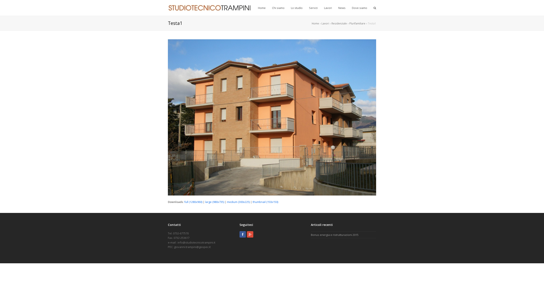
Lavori (325, 23)
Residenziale (339, 23)
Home (315, 23)
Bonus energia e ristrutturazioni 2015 (334, 235)
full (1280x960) (193, 202)
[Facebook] (242, 234)
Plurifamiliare (357, 23)
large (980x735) (214, 202)
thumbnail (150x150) (265, 202)
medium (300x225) (238, 202)
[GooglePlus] (250, 234)
